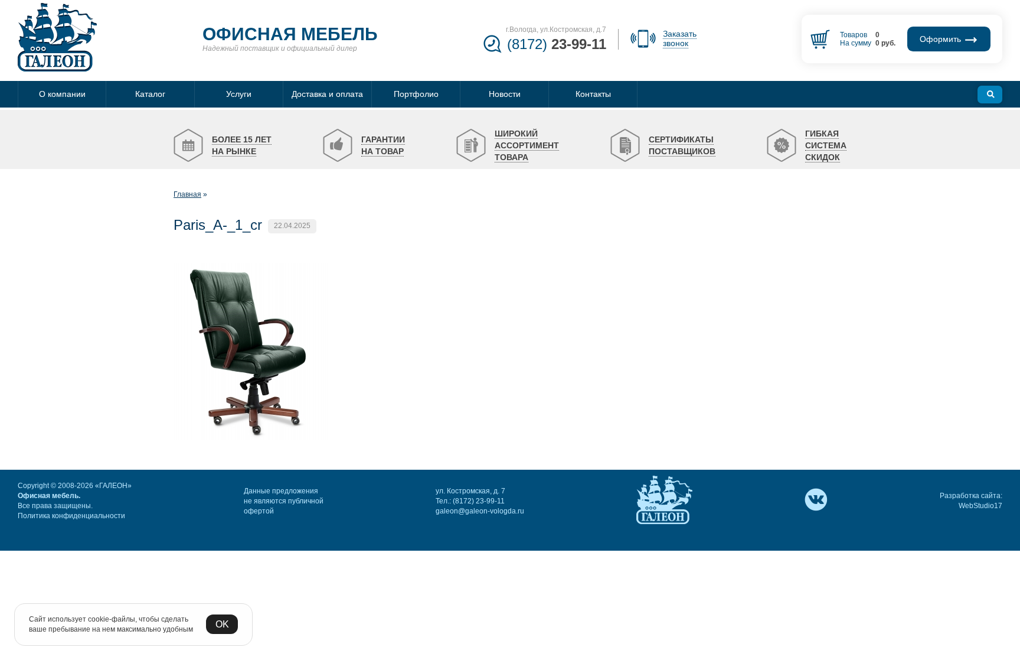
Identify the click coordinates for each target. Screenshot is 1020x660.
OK (222, 624)
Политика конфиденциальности (71, 516)
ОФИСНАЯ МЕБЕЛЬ (290, 34)
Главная (187, 194)
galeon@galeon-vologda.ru (480, 511)
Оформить (941, 39)
